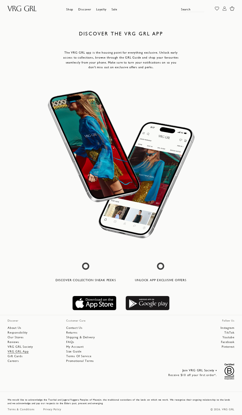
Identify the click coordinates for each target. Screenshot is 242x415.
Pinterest (228, 346)
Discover (84, 9)
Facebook (227, 342)
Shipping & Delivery (80, 337)
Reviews (13, 342)
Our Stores (16, 337)
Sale (114, 9)
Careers (13, 361)
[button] (69, 9)
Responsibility (18, 332)
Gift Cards (15, 356)
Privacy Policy (52, 409)
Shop (69, 9)
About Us (14, 328)
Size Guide (74, 351)
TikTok (229, 332)
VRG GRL (228, 409)
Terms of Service (78, 356)
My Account (75, 346)
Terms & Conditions (21, 409)
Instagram (227, 328)
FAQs (70, 342)
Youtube (228, 337)
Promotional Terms (80, 361)
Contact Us (74, 328)
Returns (71, 332)
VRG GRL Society (20, 346)
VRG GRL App (18, 351)
